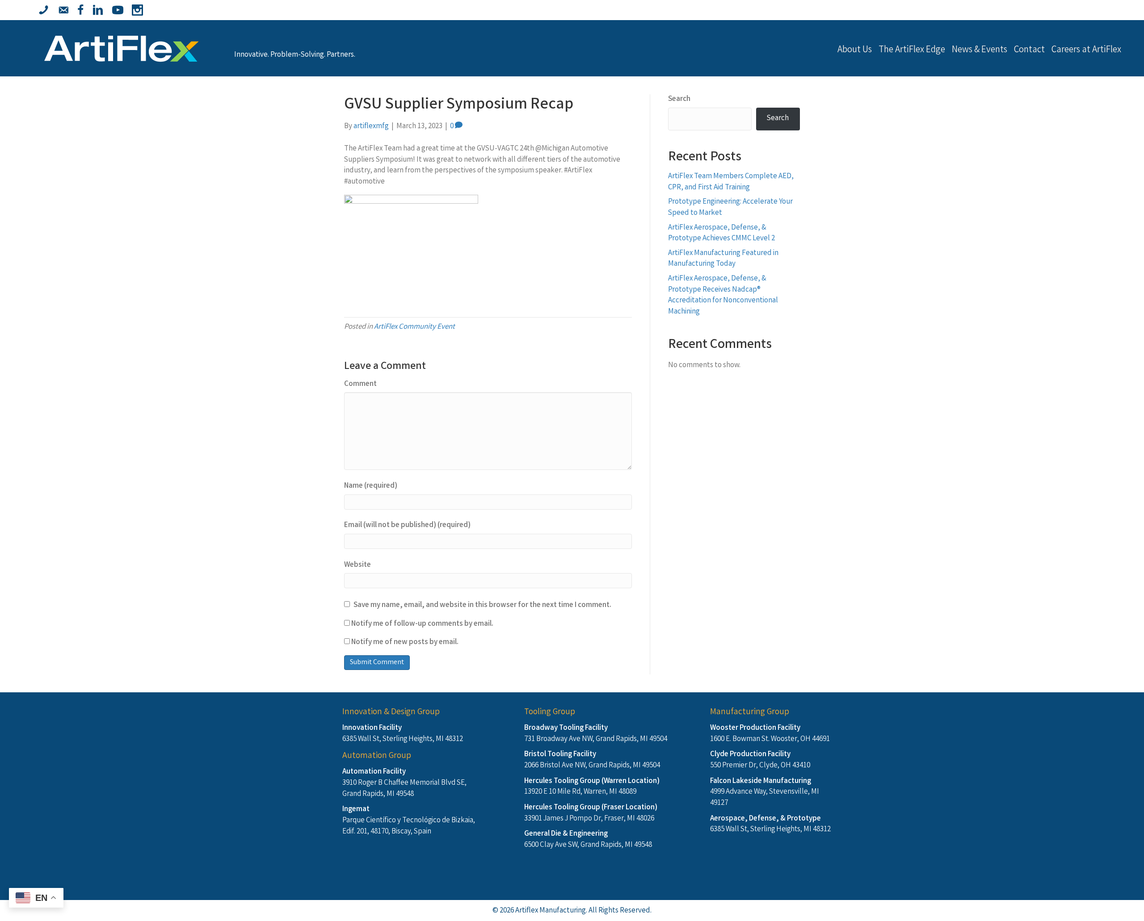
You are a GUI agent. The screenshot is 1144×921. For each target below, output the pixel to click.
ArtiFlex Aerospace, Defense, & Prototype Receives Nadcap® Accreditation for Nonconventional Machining (723, 295)
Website (357, 565)
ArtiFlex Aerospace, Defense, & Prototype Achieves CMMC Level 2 (721, 233)
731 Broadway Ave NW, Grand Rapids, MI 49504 (595, 739)
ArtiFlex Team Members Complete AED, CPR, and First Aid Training (731, 182)
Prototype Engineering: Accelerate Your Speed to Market (730, 208)
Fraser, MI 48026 (629, 819)
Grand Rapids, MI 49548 (378, 794)
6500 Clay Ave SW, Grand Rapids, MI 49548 (588, 845)
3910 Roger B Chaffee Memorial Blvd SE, (404, 783)
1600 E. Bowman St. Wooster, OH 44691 (770, 739)
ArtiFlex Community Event (414, 327)
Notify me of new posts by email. (404, 642)
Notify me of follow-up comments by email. (422, 624)
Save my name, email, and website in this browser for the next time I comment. (482, 605)
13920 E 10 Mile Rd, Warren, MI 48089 (580, 792)
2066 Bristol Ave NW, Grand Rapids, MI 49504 (592, 765)
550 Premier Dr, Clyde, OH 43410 (760, 765)
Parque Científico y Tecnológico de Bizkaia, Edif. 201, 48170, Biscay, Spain (408, 826)
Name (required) (370, 486)
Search (679, 99)
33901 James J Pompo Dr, (564, 819)
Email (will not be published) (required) (407, 525)
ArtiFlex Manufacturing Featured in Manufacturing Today (723, 259)
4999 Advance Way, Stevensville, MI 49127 (764, 798)
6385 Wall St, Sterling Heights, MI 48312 (402, 739)
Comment (360, 384)
